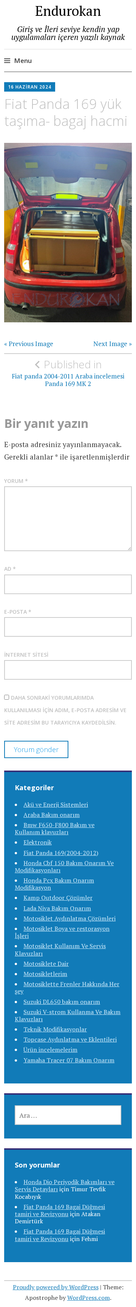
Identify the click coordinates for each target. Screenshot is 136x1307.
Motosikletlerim (45, 974)
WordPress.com (88, 1297)
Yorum (16, 480)
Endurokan (68, 11)
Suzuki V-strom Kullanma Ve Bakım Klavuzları (68, 1015)
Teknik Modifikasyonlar (55, 1029)
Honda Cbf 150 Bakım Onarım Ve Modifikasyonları (64, 866)
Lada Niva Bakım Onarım (57, 908)
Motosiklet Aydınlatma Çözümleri (69, 918)
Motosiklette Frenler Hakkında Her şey (67, 987)
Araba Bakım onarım (51, 815)
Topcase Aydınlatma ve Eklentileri (70, 1039)
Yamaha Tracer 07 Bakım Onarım (68, 1060)
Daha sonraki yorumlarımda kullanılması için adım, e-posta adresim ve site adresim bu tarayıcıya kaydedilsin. (65, 710)
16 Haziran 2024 (29, 87)
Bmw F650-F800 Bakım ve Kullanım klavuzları (54, 828)
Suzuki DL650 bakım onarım (61, 1001)
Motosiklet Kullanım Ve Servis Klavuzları (60, 949)
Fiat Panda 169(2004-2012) (60, 853)
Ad (10, 568)
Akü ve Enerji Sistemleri (55, 804)
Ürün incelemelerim (50, 1049)
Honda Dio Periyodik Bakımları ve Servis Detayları (64, 1185)
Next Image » (112, 344)
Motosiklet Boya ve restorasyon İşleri (62, 932)
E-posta (17, 611)
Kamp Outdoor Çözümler (58, 897)
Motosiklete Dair (46, 963)
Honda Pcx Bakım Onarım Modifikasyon (54, 884)
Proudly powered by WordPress (56, 1287)
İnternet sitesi (26, 654)
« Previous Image (28, 344)
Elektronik (37, 842)
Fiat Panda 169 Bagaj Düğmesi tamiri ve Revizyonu (60, 1210)
